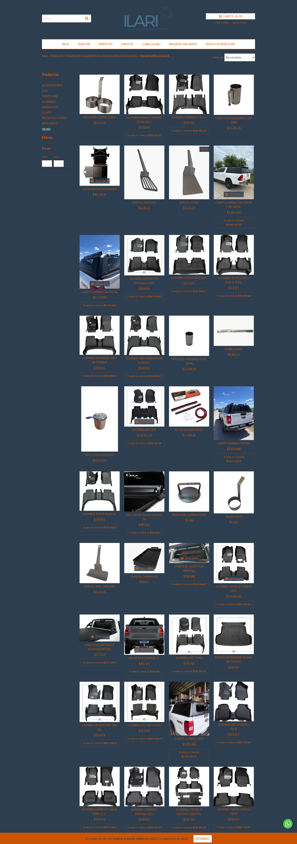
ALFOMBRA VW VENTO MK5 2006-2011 (99, 727)
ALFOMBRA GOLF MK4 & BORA (144, 725)
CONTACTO (127, 44)
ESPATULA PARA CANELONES (99, 586)
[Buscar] (86, 18)
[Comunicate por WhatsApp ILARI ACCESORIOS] (288, 824)
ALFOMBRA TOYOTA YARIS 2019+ (189, 278)
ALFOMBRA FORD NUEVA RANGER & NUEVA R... (144, 360)
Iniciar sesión (239, 22)
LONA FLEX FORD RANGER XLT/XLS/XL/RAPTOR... (99, 647)
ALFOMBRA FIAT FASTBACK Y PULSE (234, 727)
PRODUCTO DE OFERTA (54, 118)
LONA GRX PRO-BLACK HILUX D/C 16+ (144, 517)
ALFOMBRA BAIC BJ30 (144, 430)
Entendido (203, 839)
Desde (44, 157)
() (232, 16)
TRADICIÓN (84, 44)
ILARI (45, 91)
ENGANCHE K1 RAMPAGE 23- (144, 658)
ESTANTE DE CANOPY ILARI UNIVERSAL (189, 568)
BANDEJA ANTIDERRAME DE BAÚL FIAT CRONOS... (233, 659)
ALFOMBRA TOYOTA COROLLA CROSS (233, 811)
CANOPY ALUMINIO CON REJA (234, 443)
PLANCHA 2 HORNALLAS (144, 576)
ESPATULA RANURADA (144, 202)
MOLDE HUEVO (234, 517)
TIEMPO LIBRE (49, 96)
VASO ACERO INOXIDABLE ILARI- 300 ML (189, 361)
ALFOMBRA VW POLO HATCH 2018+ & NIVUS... (233, 280)
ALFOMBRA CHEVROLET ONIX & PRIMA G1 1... (99, 811)
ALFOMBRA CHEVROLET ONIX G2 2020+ (234, 588)
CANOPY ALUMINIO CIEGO (189, 739)
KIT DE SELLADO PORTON (189, 430)
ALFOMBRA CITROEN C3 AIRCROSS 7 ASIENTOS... (189, 812)
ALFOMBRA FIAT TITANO (189, 658)
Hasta (56, 157)
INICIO (65, 44)
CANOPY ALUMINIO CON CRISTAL (99, 292)
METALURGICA (50, 123)
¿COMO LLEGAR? (151, 44)
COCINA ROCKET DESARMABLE (100, 189)
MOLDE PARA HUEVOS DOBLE (99, 117)
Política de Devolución (220, 44)
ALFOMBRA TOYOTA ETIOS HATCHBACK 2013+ (144, 281)
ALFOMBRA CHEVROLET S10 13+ (189, 117)
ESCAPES (47, 112)
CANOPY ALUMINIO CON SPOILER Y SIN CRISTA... (233, 205)
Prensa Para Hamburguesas (189, 515)
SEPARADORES (50, 107)
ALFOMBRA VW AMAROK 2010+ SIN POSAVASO (100, 360)
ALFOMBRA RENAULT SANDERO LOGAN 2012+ (144, 120)
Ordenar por (218, 57)
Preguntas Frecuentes (183, 44)
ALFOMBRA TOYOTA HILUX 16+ (100, 514)
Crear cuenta (222, 22)
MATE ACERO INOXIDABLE (99, 455)
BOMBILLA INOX (234, 349)
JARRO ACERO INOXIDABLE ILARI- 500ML (233, 120)
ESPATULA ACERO (189, 202)
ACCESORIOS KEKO (52, 85)
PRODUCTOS (105, 44)
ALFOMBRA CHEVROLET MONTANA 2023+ (144, 812)
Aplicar (68, 163)
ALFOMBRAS (49, 102)
